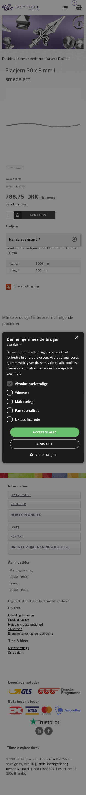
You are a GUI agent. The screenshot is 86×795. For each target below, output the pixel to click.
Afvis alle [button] (44, 444)
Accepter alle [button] (44, 432)
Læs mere (14, 373)
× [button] (76, 337)
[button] (43, 454)
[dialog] (43, 397)
